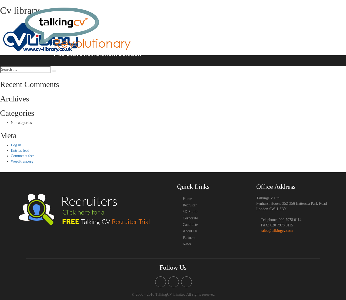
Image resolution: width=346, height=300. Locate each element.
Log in (16, 145)
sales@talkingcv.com (277, 231)
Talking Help (220, 19)
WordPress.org (22, 161)
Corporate (243, 19)
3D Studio (197, 19)
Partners (309, 31)
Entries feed (20, 151)
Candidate (263, 19)
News (325, 31)
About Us (284, 19)
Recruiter (176, 19)
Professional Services (313, 19)
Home (159, 19)
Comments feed (23, 156)
